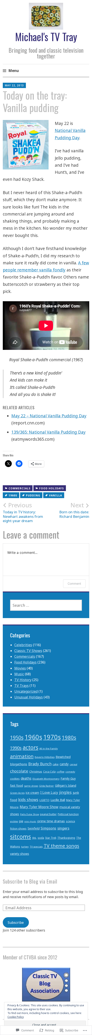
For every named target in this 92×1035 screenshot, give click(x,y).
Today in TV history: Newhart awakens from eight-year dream (23, 512)
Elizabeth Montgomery (46, 778)
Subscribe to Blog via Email (30, 881)
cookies (15, 778)
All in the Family (48, 748)
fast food (16, 785)
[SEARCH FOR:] (46, 605)
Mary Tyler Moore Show (39, 806)
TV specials (36, 846)
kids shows (28, 799)
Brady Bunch (40, 763)
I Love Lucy (49, 792)
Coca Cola (49, 771)
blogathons (18, 764)
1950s (17, 737)
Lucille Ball (57, 800)
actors (30, 747)
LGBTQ (44, 800)
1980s (69, 737)
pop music (30, 821)
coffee (60, 771)
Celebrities (23, 645)
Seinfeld (34, 828)
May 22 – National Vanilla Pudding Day (48, 416)
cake (56, 764)
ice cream (32, 793)
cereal (73, 764)
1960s (13, 495)
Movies (20, 668)
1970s (52, 737)
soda (41, 838)
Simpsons (48, 828)
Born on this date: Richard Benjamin (74, 510)
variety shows (19, 854)
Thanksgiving (66, 838)
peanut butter (48, 814)
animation (22, 756)
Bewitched (63, 757)
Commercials (19, 488)
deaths (26, 778)
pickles (14, 821)
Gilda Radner (46, 785)
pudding (33, 495)
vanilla (55, 495)
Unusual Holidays (28, 697)
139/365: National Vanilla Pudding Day (48, 432)
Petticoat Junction (68, 814)
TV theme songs (61, 846)
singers (63, 828)
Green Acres (17, 792)
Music (19, 674)
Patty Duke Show (29, 814)
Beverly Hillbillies (45, 757)
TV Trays (21, 685)
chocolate (19, 771)
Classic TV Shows (28, 650)
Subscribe (16, 922)
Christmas (35, 771)
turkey (25, 846)
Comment (74, 583)
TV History (22, 679)
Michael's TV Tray (46, 36)
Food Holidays (51, 488)
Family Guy (68, 778)
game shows (31, 785)
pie (21, 821)
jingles (65, 792)
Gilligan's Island (65, 785)
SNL (34, 837)
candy (64, 764)
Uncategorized (26, 691)
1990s (16, 748)
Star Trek (50, 838)
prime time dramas (51, 821)
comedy (70, 771)
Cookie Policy (15, 1017)
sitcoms (20, 836)
